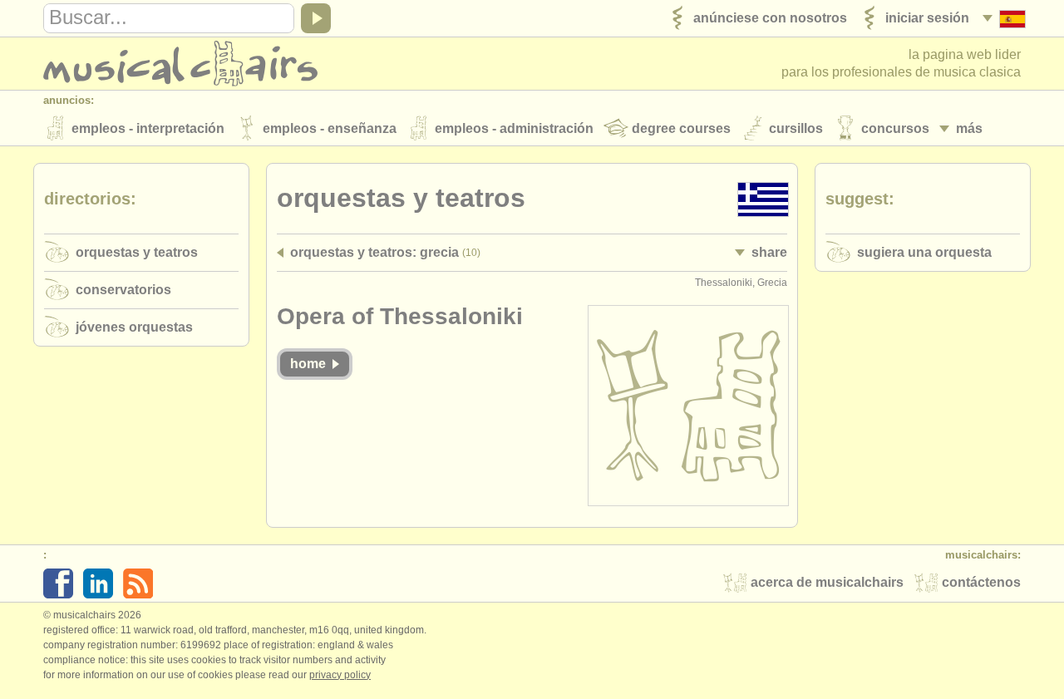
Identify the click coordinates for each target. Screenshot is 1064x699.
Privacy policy (340, 675)
